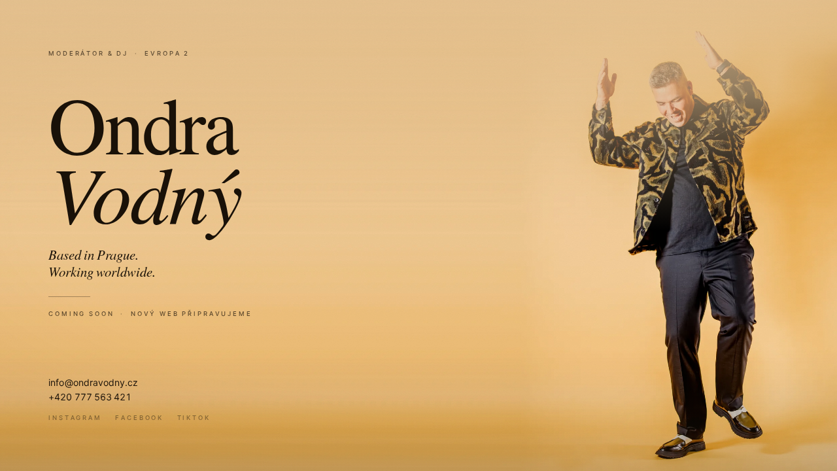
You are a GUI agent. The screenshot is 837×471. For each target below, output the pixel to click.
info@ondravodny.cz (93, 382)
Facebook (139, 417)
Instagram (75, 417)
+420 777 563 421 (89, 396)
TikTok (194, 417)
